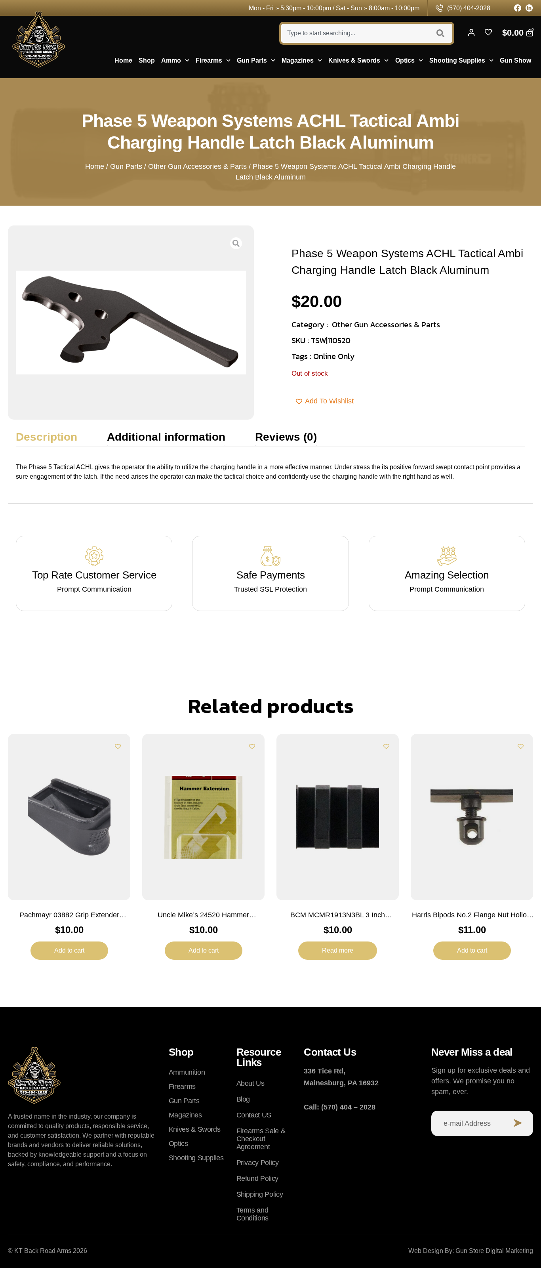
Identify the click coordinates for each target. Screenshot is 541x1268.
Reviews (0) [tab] (286, 437)
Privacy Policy (257, 1163)
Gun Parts (252, 60)
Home (123, 60)
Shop (147, 60)
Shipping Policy (259, 1194)
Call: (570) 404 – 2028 (339, 1107)
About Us (250, 1083)
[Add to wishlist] (118, 746)
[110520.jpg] (131, 322)
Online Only (333, 356)
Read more (337, 950)
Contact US (253, 1115)
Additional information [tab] (166, 437)
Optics (405, 60)
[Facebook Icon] (518, 8)
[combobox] (354, 33)
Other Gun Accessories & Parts (197, 166)
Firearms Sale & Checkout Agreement (261, 1139)
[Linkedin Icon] (529, 8)
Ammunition (187, 1072)
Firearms (209, 60)
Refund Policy (257, 1178)
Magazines (298, 60)
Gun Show (515, 60)
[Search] (441, 33)
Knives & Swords (354, 60)
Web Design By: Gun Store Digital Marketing (470, 1250)
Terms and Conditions (252, 1214)
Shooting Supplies (457, 60)
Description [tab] (46, 437)
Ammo (171, 60)
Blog (243, 1099)
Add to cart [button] (69, 950)
